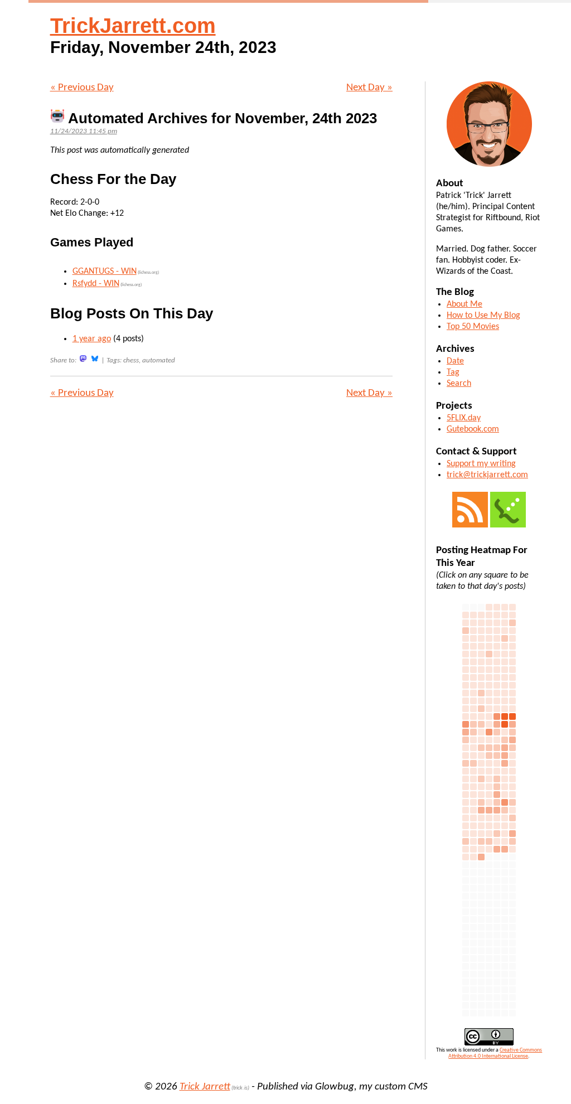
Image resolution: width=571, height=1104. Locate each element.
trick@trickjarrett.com (487, 475)
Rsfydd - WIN (95, 283)
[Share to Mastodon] (83, 358)
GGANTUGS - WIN (104, 271)
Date (455, 361)
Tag (453, 372)
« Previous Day (82, 88)
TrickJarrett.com (133, 25)
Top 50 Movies (473, 326)
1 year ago (91, 339)
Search (459, 383)
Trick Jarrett (205, 1087)
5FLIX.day (464, 418)
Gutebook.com (473, 429)
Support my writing (481, 463)
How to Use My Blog (483, 315)
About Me (464, 304)
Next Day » (369, 88)
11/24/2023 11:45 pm (83, 131)
